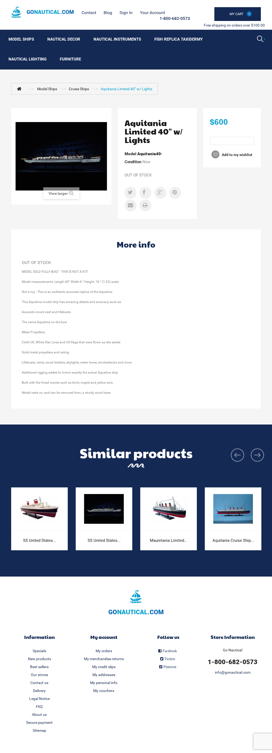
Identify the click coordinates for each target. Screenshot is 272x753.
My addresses (103, 675)
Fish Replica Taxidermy (178, 39)
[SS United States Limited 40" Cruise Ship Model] (39, 509)
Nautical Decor (63, 39)
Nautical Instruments (117, 39)
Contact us (39, 683)
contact (89, 12)
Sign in (126, 12)
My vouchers (103, 691)
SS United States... (39, 540)
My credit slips (104, 667)
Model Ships (21, 39)
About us (39, 714)
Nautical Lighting (27, 59)
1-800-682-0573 (175, 18)
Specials (39, 651)
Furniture (70, 59)
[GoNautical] (42, 12)
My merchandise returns (104, 659)
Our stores (39, 675)
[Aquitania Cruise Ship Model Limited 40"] (233, 509)
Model (130, 154)
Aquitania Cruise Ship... (233, 540)
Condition (133, 161)
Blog (108, 12)
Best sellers (39, 667)
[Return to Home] (20, 88)
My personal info (103, 683)
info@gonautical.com (232, 672)
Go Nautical (232, 650)
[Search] (261, 40)
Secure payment (39, 722)
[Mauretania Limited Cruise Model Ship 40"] (168, 509)
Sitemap (39, 730)
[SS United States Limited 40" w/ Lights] (104, 509)
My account (103, 637)
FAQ (39, 706)
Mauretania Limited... (168, 540)
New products (39, 659)
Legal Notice (39, 698)
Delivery (39, 691)
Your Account (152, 12)
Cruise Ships (79, 89)
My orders (104, 651)
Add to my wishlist (236, 155)
